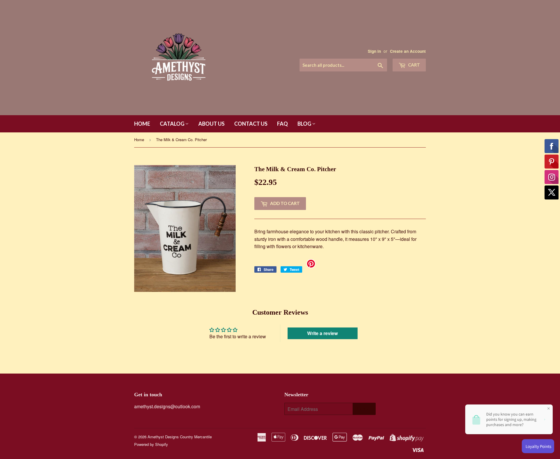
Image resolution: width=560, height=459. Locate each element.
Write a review (322, 333)
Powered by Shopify (151, 444)
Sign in (374, 51)
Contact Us (250, 123)
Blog (305, 123)
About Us (211, 123)
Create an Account (408, 51)
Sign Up (364, 409)
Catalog (172, 123)
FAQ (282, 123)
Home (142, 123)
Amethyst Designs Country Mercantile (180, 436)
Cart (413, 64)
